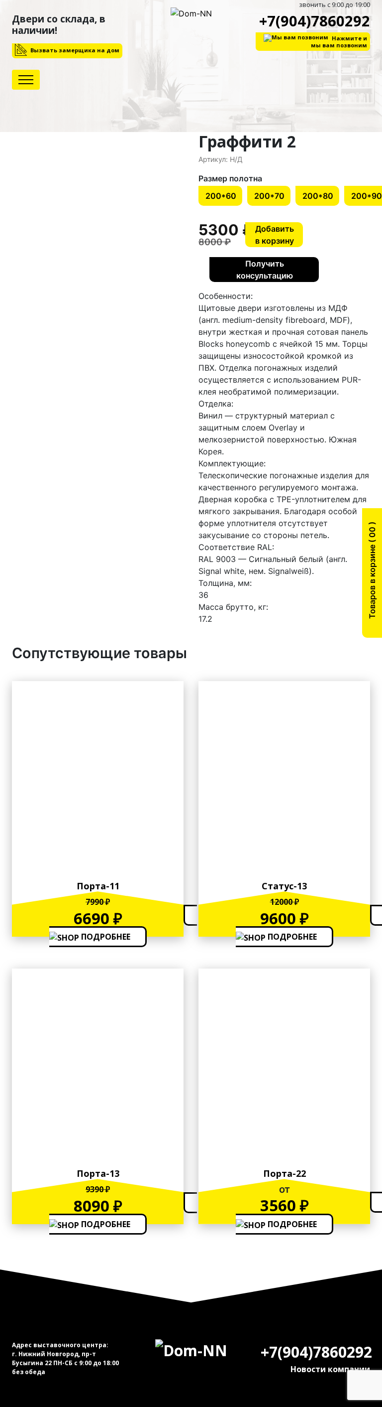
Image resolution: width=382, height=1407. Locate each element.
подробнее (104, 936)
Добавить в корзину (274, 235)
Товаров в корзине (372, 574)
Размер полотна (230, 178)
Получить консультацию (264, 270)
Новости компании (330, 1369)
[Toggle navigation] (26, 80)
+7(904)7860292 (314, 20)
